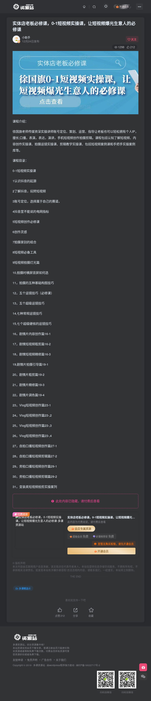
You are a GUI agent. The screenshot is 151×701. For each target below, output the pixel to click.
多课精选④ (25, 588)
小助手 (26, 37)
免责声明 (32, 660)
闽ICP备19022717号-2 (88, 665)
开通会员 (124, 6)
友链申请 (18, 660)
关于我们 (61, 660)
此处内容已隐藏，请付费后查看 (77, 501)
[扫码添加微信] (143, 676)
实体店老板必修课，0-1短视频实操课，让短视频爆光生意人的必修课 (74, 26)
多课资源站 (39, 665)
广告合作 (46, 660)
